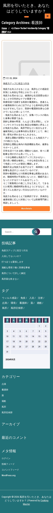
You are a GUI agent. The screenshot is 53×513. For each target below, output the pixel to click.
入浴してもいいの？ (11, 256)
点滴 (4, 302)
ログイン (6, 458)
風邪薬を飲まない (10, 279)
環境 (13, 302)
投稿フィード (8, 464)
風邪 (4, 307)
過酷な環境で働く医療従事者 (16, 267)
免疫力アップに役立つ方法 (16, 83)
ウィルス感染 (9, 297)
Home (4, 28)
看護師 (23, 302)
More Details (26, 208)
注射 (40, 297)
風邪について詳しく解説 (14, 273)
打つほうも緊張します (12, 262)
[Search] (36, 231)
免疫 (23, 297)
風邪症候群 (17, 307)
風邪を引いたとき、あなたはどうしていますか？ (26, 8)
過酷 (39, 302)
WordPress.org (8, 475)
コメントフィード (10, 469)
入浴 (31, 297)
